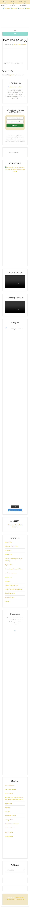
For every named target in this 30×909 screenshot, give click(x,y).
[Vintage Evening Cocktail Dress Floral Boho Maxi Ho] (15, 427)
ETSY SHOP (12, 5)
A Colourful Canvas (10, 815)
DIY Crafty (8, 550)
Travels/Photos (9, 597)
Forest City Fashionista (11, 824)
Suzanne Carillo (15, 17)
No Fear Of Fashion (10, 828)
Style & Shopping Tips (11, 585)
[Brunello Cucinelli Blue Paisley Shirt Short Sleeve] (15, 397)
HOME (4, 1)
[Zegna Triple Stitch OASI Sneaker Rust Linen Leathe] (15, 481)
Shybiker (7, 807)
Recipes (7, 581)
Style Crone (8, 803)
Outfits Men (8, 577)
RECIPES (14, 3)
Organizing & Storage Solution (14, 569)
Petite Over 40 (9, 793)
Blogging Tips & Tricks (11, 546)
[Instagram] (6, 8)
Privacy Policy (22, 1)
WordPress (19, 899)
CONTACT (5, 3)
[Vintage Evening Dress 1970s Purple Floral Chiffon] (15, 496)
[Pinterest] (20, 8)
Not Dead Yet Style (10, 789)
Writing (7, 601)
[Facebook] (13, 8)
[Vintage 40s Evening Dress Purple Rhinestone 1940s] (15, 468)
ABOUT (12, 1)
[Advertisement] (17, 642)
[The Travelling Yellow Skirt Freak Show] (15, 630)
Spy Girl (7, 811)
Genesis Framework (11, 899)
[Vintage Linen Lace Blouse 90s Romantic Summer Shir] (15, 411)
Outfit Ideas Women (11, 573)
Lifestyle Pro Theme (19, 897)
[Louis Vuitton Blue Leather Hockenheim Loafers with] (15, 439)
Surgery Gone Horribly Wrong (13, 589)
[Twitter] (27, 8)
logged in (11, 75)
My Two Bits (8, 565)
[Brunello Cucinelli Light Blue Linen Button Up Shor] (15, 351)
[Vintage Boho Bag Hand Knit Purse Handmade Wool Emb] (15, 453)
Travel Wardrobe (9, 593)
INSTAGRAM (22, 5)
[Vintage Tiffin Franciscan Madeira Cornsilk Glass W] (15, 366)
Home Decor (8, 554)
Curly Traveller (9, 832)
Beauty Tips (8, 542)
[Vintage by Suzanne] (15, 171)
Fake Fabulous (9, 836)
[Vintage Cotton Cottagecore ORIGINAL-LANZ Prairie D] (15, 382)
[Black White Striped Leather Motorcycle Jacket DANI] (15, 339)
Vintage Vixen (9, 820)
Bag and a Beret (9, 785)
